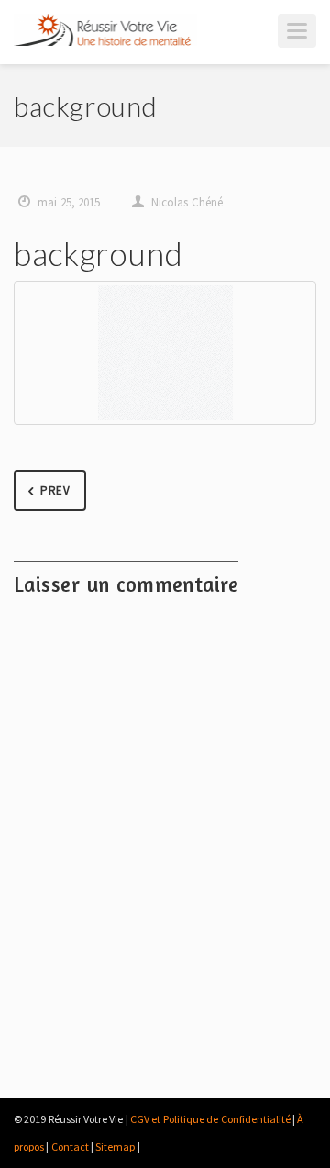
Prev (55, 490)
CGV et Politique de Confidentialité (210, 1119)
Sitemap (115, 1146)
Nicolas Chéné (186, 202)
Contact (70, 1146)
